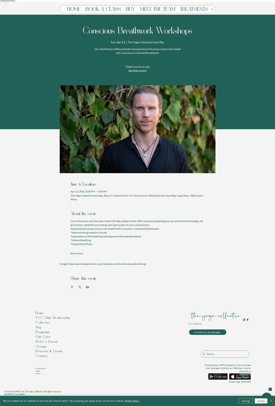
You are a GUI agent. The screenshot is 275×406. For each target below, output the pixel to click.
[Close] (271, 400)
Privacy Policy (132, 400)
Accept (261, 400)
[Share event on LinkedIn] (87, 287)
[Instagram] (244, 319)
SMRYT (18, 391)
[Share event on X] (79, 287)
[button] (6, 6)
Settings (246, 400)
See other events (137, 70)
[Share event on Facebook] (72, 287)
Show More (77, 253)
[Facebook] (247, 319)
